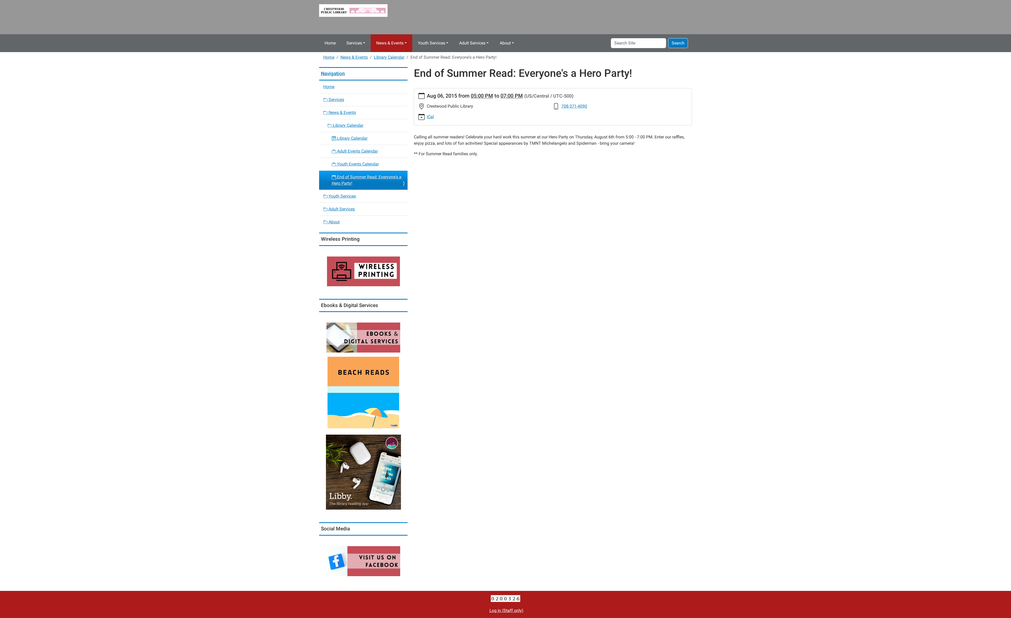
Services (354, 43)
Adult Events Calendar (357, 151)
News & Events (390, 43)
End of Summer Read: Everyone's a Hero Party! (367, 180)
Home (330, 43)
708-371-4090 (574, 106)
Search (678, 43)
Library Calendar (389, 57)
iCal (430, 116)
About (505, 43)
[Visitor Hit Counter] (505, 598)
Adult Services (472, 43)
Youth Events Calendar (357, 164)
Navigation (333, 74)
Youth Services (431, 43)
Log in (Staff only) (506, 610)
